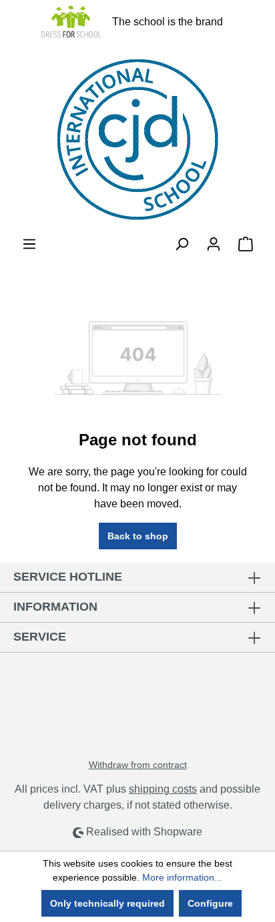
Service (39, 636)
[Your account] (214, 244)
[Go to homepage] (137, 139)
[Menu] (29, 244)
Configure (210, 903)
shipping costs (163, 789)
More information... (182, 877)
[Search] (182, 244)
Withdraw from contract (138, 764)
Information (55, 606)
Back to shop (137, 536)
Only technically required (107, 903)
